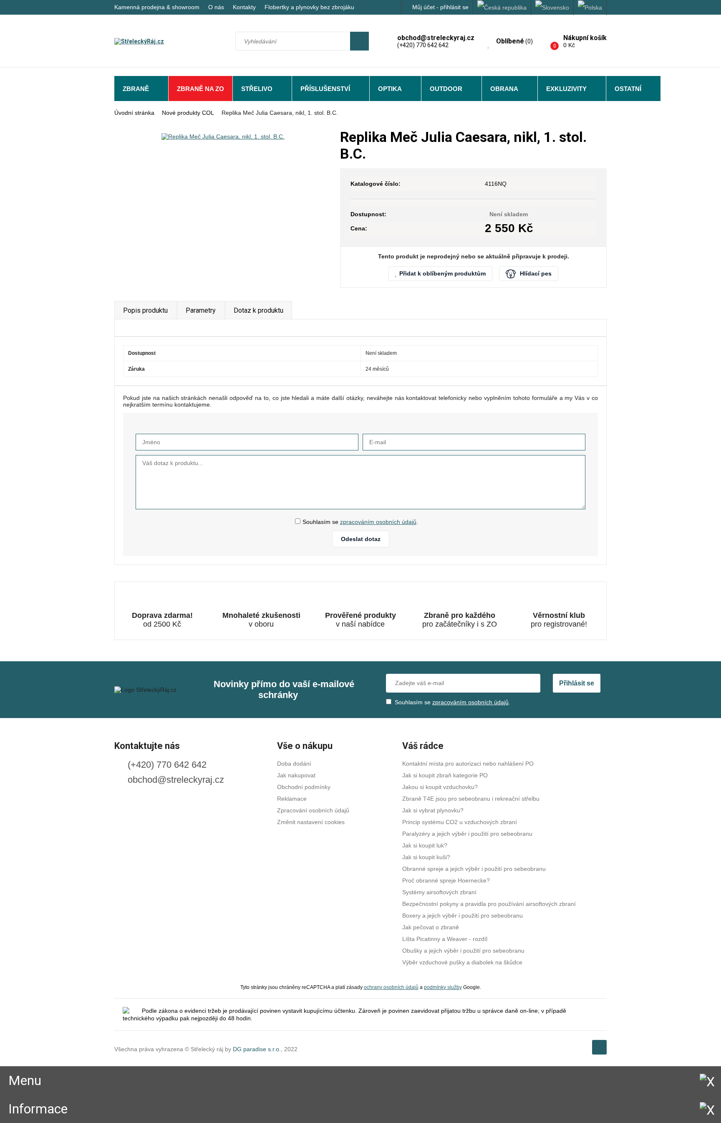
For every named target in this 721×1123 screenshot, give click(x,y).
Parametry (201, 310)
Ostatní (628, 88)
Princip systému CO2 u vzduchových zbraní (459, 822)
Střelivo (256, 88)
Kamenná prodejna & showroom (156, 7)
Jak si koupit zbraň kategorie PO (445, 775)
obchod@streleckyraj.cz (176, 779)
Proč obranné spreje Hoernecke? (446, 880)
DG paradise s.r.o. (257, 1049)
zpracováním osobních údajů (378, 522)
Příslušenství (325, 88)
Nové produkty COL (188, 112)
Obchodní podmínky (303, 787)
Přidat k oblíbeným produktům (442, 273)
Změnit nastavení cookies (311, 822)
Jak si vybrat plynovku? (433, 810)
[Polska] (590, 7)
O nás (216, 7)
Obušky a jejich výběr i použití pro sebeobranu (463, 950)
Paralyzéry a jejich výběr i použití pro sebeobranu (467, 833)
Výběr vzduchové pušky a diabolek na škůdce (462, 962)
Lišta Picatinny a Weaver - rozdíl (444, 939)
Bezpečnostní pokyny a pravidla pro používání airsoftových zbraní (489, 903)
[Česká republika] (502, 7)
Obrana (504, 88)
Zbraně (136, 88)
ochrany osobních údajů (391, 987)
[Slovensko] (552, 7)
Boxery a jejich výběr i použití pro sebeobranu (462, 915)
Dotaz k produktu (258, 310)
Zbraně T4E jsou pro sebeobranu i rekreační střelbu (470, 798)
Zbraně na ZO (200, 88)
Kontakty (244, 7)
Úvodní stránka (134, 112)
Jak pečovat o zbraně (430, 927)
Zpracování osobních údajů (313, 810)
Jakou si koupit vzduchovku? (440, 787)
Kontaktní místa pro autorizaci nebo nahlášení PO (468, 763)
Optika (390, 88)
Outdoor (446, 88)
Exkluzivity (566, 88)
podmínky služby (443, 987)
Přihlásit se (576, 683)
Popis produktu (145, 310)
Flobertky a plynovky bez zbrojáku (309, 7)
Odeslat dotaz (361, 539)
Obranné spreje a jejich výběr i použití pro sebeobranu (474, 868)
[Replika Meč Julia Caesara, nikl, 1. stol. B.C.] (223, 136)
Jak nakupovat (296, 775)
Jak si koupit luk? (424, 845)
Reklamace (292, 798)
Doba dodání (294, 763)
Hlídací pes (536, 273)
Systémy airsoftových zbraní (439, 892)
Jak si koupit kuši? (426, 857)
